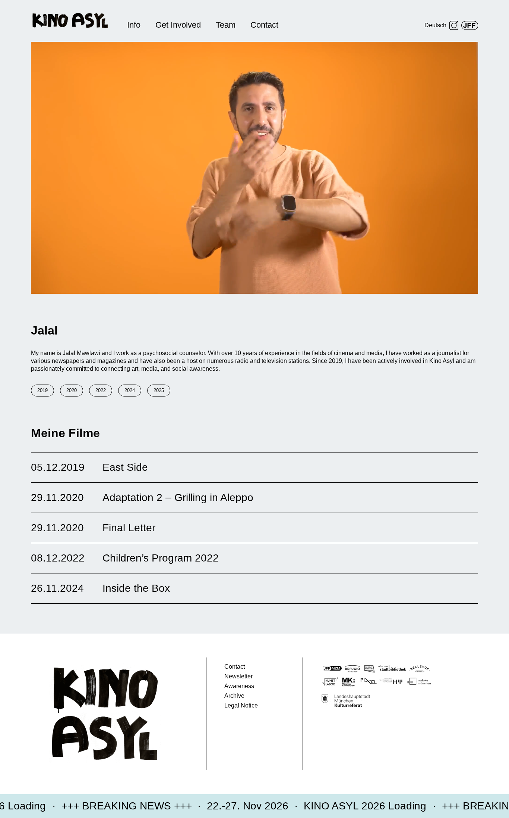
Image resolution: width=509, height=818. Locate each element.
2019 (42, 390)
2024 (129, 390)
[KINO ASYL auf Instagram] (453, 25)
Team (225, 24)
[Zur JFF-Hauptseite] (469, 25)
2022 (100, 390)
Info (133, 24)
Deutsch (435, 25)
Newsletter (238, 676)
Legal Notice (241, 705)
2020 (71, 390)
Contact (264, 24)
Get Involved (178, 24)
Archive (234, 696)
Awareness (239, 686)
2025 (159, 390)
